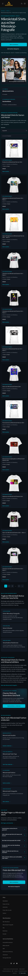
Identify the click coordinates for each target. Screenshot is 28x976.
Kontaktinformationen (23, 971)
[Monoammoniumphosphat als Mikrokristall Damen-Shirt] (14, 445)
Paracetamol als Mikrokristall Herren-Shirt (13, 422)
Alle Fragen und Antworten (8, 823)
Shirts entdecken (14, 44)
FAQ (3, 927)
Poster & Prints (6, 904)
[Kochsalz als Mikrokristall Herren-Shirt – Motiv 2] (14, 335)
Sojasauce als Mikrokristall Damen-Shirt (12, 496)
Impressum (5, 954)
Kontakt (4, 934)
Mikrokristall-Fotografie (8, 924)
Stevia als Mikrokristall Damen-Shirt (11, 386)
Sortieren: (3, 127)
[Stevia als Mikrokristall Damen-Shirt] (14, 373)
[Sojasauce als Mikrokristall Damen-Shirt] (14, 483)
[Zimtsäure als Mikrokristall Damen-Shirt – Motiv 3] (14, 297)
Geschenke (5, 907)
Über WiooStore (6, 921)
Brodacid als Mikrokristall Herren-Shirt (12, 162)
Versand (16, 971)
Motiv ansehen (6, 171)
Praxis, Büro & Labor (7, 910)
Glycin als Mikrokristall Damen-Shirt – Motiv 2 (14, 532)
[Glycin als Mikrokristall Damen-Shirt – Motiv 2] (14, 519)
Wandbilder (5, 901)
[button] (2, 3)
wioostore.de (8, 968)
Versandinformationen (8, 942)
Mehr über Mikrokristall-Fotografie (9, 685)
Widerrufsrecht (6, 945)
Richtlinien (5, 931)
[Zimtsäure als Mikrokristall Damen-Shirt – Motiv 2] (14, 555)
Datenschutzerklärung (8, 951)
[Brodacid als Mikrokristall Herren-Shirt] (14, 148)
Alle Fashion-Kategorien (14, 48)
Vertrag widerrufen (7, 957)
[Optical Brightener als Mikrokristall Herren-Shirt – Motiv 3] (14, 222)
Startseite (3, 10)
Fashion (7, 10)
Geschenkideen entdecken (14, 706)
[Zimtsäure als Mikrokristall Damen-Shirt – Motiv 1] (14, 260)
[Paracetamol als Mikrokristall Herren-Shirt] (14, 409)
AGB (4, 948)
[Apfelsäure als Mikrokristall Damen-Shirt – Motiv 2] (14, 184)
